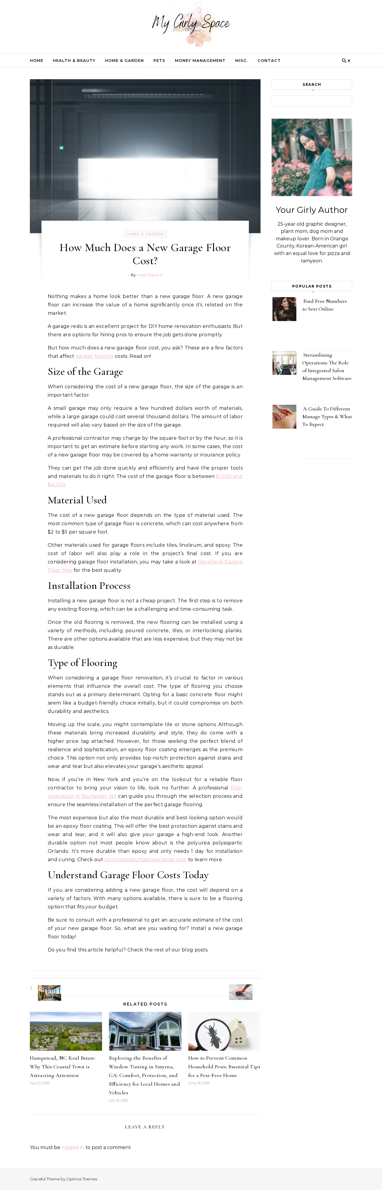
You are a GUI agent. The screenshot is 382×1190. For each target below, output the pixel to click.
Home (36, 60)
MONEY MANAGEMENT (200, 60)
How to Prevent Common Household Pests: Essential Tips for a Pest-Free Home (224, 1067)
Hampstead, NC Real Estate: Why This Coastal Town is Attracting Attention (63, 1067)
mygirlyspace (149, 274)
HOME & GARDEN (124, 60)
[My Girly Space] (191, 25)
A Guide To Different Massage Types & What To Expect (327, 416)
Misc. (241, 60)
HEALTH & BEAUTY (74, 60)
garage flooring (95, 356)
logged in (72, 1147)
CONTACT (269, 60)
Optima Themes (81, 1179)
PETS (159, 60)
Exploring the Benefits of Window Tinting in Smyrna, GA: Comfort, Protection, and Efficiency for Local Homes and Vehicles (144, 1075)
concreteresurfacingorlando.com (145, 859)
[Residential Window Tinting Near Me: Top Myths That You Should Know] (43, 987)
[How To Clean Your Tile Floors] (247, 986)
